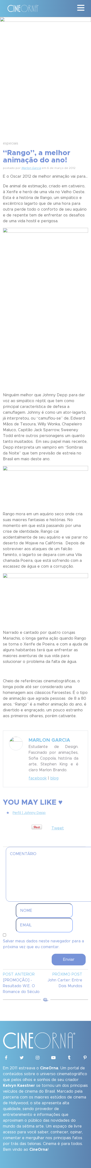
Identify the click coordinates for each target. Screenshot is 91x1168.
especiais (10, 143)
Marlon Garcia (31, 168)
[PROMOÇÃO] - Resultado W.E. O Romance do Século (21, 986)
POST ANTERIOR (19, 974)
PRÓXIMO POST (67, 974)
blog (54, 778)
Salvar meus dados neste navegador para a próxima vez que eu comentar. (43, 944)
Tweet (57, 828)
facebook (38, 778)
